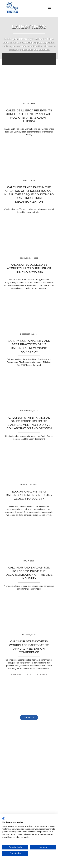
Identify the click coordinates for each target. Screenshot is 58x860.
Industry (28, 761)
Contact (37, 747)
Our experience (24, 732)
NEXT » (43, 674)
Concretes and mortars (27, 798)
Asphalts (28, 800)
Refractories (28, 787)
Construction (28, 763)
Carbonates (27, 792)
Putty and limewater (27, 802)
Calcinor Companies (24, 747)
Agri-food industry (28, 768)
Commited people (24, 742)
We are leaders (24, 737)
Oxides (27, 780)
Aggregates (28, 795)
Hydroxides (27, 782)
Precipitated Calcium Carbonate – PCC (28, 785)
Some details (24, 734)
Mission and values (24, 739)
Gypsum (28, 805)
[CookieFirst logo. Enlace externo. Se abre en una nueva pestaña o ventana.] (3, 818)
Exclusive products (24, 744)
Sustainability (24, 749)
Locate (36, 749)
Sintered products (28, 790)
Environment (28, 766)
